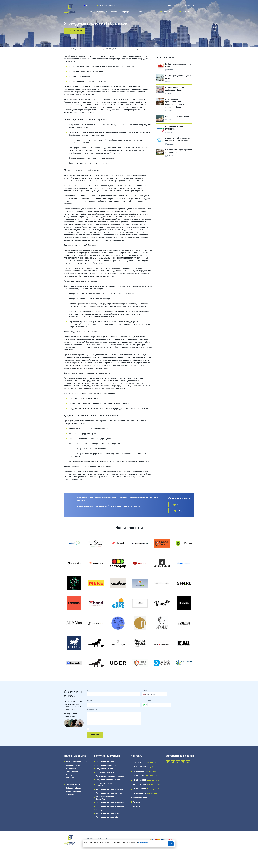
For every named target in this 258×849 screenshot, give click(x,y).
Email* (89, 700)
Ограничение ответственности (72, 770)
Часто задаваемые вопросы (77, 761)
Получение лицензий (104, 769)
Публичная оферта (73, 788)
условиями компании (105, 729)
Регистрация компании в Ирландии (110, 802)
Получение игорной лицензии (108, 780)
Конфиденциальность (75, 784)
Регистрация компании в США (108, 813)
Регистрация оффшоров (106, 765)
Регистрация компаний (105, 761)
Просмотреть (143, 842)
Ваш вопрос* (92, 710)
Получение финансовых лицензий (110, 776)
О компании (101, 12)
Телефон (145, 690)
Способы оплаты (73, 765)
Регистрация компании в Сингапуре (110, 806)
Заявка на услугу (75, 31)
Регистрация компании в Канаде (109, 810)
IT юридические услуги (105, 772)
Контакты (137, 12)
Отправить (95, 735)
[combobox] (144, 694)
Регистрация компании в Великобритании (106, 798)
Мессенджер (146, 700)
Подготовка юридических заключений (106, 784)
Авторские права (72, 781)
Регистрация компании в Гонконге (109, 789)
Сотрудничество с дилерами (73, 776)
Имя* (89, 690)
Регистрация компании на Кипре (109, 793)
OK (171, 843)
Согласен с (93, 729)
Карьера (125, 12)
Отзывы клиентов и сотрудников (73, 793)
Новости (114, 12)
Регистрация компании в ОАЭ (108, 817)
